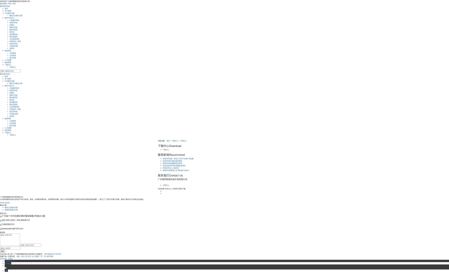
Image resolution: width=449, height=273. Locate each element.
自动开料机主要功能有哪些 (172, 161)
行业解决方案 (9, 13)
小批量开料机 (14, 20)
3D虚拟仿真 (13, 46)
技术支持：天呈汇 (6, 258)
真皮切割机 (13, 29)
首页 (6, 8)
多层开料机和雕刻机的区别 (172, 163)
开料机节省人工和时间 (171, 168)
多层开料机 (13, 22)
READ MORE (5, 203)
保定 (18, 256)
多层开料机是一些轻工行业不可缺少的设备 (178, 158)
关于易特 (8, 11)
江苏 (25, 256)
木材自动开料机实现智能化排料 (174, 165)
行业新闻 (12, 55)
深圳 (48, 256)
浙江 (29, 256)
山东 (33, 256)
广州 (44, 256)
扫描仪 (11, 25)
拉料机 (11, 48)
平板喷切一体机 (15, 41)
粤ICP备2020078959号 (52, 254)
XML (14, 3)
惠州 (52, 256)
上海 (22, 256)
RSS (9, 3)
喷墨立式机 (13, 27)
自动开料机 (13, 43)
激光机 (11, 32)
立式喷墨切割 (14, 39)
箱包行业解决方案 (15, 15)
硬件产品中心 (9, 18)
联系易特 (8, 62)
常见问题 (12, 57)
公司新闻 (12, 53)
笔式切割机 (13, 36)
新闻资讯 (8, 50)
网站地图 (3, 3)
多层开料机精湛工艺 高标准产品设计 (176, 170)
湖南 (37, 256)
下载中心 (8, 65)
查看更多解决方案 (11, 210)
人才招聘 (8, 60)
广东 (40, 256)
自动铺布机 (13, 34)
